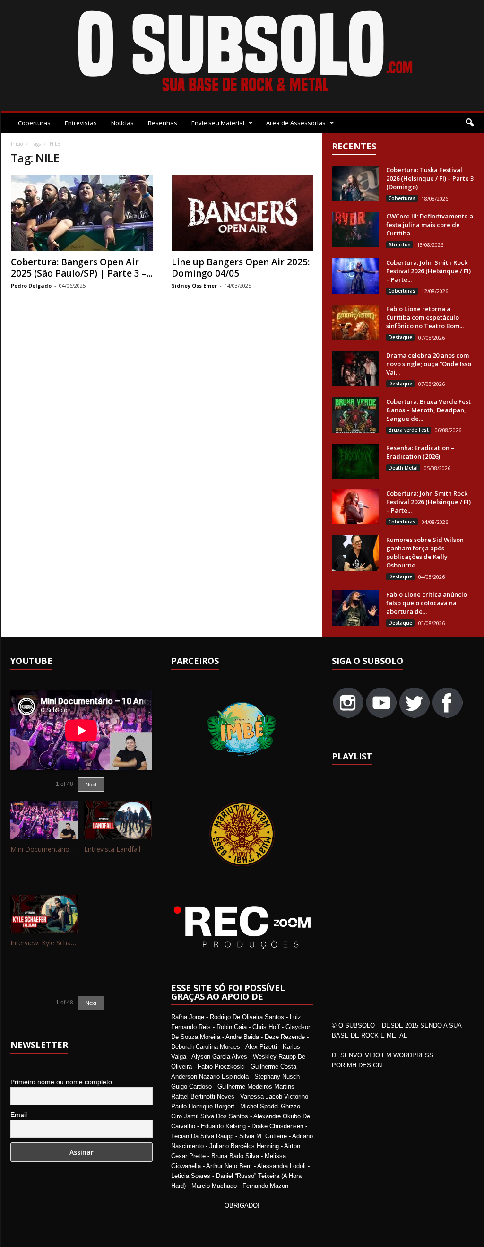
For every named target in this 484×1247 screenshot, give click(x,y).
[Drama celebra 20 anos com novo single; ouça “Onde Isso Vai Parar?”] (355, 368)
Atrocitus (400, 244)
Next (91, 784)
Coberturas (34, 123)
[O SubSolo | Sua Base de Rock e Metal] (242, 53)
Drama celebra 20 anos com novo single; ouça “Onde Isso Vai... (428, 363)
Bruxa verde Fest (409, 430)
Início (17, 143)
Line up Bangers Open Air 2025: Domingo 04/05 (241, 267)
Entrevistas (81, 123)
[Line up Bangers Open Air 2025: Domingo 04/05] (242, 213)
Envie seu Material (217, 123)
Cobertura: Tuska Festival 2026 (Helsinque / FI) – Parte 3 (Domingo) (430, 178)
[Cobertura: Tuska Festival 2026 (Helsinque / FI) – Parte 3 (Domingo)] (355, 183)
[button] (469, 123)
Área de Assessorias (296, 123)
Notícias (122, 123)
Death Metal (403, 467)
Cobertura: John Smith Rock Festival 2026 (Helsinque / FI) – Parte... (428, 271)
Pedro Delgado (31, 285)
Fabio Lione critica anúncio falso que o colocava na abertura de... (426, 603)
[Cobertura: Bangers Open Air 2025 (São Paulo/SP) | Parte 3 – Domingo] (82, 213)
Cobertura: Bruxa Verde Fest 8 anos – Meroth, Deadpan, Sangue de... (428, 410)
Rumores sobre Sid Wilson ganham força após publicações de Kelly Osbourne (425, 552)
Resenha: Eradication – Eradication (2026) (420, 452)
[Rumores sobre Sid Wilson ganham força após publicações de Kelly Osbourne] (355, 553)
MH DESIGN (364, 1065)
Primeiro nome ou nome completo (61, 1082)
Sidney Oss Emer (194, 285)
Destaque (400, 337)
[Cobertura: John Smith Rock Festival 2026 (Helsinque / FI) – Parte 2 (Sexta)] (355, 506)
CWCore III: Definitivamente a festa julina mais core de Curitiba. (429, 224)
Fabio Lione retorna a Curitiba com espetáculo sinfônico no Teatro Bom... (425, 317)
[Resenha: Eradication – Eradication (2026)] (355, 461)
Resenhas (162, 123)
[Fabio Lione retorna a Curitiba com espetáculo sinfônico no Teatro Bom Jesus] (355, 322)
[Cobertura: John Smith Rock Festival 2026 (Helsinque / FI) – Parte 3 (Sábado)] (355, 276)
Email (18, 1114)
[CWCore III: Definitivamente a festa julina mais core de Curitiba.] (355, 229)
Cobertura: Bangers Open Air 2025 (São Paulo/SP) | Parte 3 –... (81, 267)
